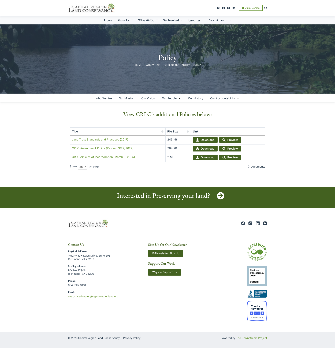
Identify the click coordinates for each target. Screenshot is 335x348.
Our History (195, 98)
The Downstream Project (251, 338)
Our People (169, 98)
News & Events (218, 20)
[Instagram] (223, 8)
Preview (232, 140)
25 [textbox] (81, 166)
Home (108, 20)
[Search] (265, 8)
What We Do (146, 20)
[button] (165, 253)
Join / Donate (252, 7)
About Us (123, 20)
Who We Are (153, 65)
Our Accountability (177, 65)
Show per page (84, 166)
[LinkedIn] (234, 8)
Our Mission (126, 98)
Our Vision (148, 98)
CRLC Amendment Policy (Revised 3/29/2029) (102, 148)
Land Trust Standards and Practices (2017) (100, 139)
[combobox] (82, 166)
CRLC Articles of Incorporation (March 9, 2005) (103, 157)
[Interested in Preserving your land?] (220, 195)
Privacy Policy (131, 338)
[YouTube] (228, 8)
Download (207, 140)
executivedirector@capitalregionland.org (93, 296)
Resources (194, 20)
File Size (172, 131)
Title (75, 131)
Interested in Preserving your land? (163, 195)
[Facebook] (218, 8)
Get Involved (171, 20)
